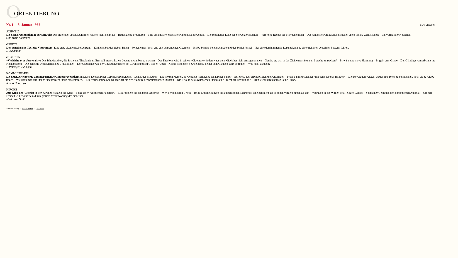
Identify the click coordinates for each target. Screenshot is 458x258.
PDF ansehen (427, 24)
